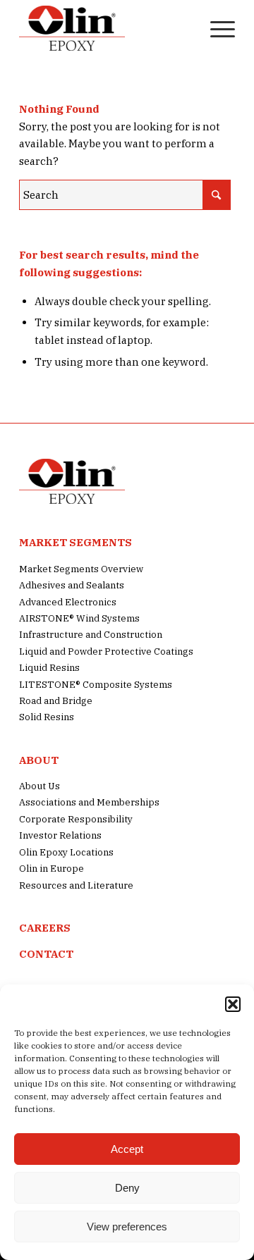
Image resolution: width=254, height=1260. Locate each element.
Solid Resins (46, 717)
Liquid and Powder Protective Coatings (106, 651)
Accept (127, 1149)
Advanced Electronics (67, 602)
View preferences (127, 1227)
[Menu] (215, 28)
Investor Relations (60, 835)
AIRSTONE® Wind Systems (79, 618)
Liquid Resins (49, 668)
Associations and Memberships (89, 802)
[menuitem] (182, 28)
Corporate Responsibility (76, 819)
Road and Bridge (55, 701)
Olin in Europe (51, 869)
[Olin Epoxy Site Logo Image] (105, 28)
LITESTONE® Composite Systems (95, 685)
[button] (233, 1004)
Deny (127, 1188)
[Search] (182, 28)
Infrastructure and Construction (90, 635)
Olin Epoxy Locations (66, 852)
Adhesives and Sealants (71, 585)
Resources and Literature (76, 885)
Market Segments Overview (81, 569)
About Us (39, 786)
